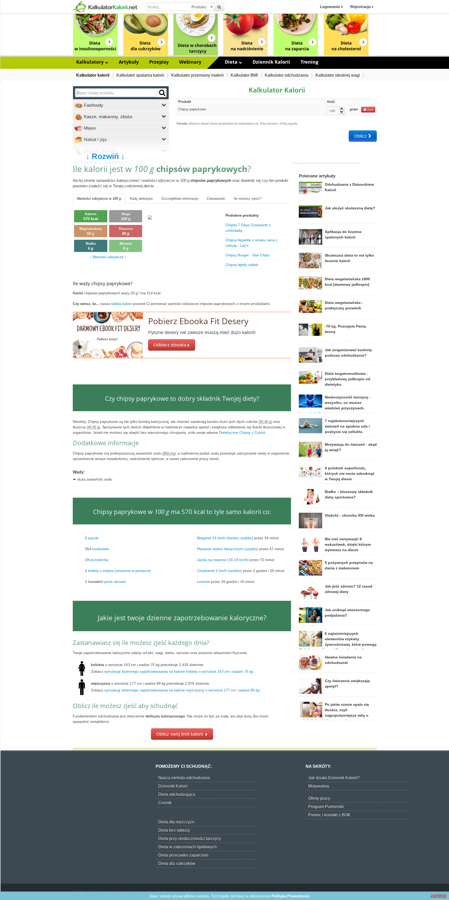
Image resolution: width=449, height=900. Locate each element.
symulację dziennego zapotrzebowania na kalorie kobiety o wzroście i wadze (178, 671)
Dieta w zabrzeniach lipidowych (187, 847)
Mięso (89, 128)
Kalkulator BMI (244, 75)
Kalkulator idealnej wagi (337, 75)
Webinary (190, 62)
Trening (309, 62)
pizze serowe (115, 581)
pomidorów (99, 560)
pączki (93, 538)
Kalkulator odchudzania (286, 75)
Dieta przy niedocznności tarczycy (189, 838)
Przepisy (159, 62)
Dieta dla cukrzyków (176, 863)
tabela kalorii (122, 304)
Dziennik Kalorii (271, 62)
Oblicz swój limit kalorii (180, 734)
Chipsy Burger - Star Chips (247, 255)
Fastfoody (93, 105)
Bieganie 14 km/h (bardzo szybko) (225, 538)
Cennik (164, 803)
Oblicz (361, 136)
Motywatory (318, 786)
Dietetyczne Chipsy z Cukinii (242, 432)
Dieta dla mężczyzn (176, 822)
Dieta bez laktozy (174, 830)
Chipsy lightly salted (242, 265)
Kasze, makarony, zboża (107, 116)
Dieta (232, 62)
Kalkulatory (90, 62)
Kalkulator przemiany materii (197, 75)
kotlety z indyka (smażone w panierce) (119, 571)
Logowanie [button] (330, 6)
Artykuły (129, 62)
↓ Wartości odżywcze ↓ (108, 257)
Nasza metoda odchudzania (184, 778)
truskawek (100, 549)
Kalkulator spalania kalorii (140, 75)
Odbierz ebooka (169, 345)
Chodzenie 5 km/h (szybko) (219, 571)
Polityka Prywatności (291, 896)
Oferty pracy (319, 798)
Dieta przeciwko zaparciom (183, 855)
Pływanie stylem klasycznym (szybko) (227, 549)
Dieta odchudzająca (176, 794)
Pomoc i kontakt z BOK (329, 815)
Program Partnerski (326, 806)
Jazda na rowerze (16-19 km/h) (223, 560)
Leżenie (203, 581)
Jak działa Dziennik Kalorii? (334, 778)
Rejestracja (361, 6)
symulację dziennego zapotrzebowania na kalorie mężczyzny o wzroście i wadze (182, 690)
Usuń (370, 109)
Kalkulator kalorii (92, 75)
